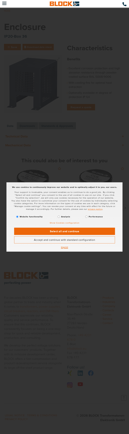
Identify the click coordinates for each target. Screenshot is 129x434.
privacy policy (95, 209)
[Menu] (4, 4)
